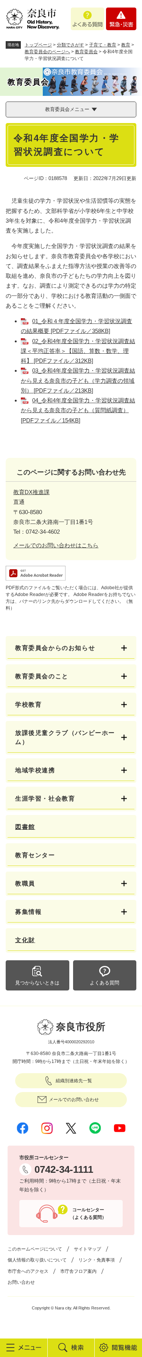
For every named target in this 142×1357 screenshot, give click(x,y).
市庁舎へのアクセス (28, 1271)
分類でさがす (70, 45)
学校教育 (28, 704)
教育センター (35, 855)
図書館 (25, 827)
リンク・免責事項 (96, 1260)
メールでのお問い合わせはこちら (55, 545)
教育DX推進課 (31, 492)
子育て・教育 (102, 45)
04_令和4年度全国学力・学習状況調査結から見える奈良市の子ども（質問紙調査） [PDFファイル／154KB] (78, 410)
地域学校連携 (35, 770)
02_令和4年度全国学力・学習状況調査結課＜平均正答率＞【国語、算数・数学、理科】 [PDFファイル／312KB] (78, 351)
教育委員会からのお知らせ (55, 648)
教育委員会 (86, 51)
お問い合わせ (21, 1282)
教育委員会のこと (42, 676)
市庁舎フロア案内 (78, 1271)
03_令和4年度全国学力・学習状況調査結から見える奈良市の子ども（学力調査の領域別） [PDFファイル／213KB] (78, 380)
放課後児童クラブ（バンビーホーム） (65, 737)
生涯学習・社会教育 (45, 798)
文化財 (25, 940)
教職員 (25, 883)
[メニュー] (23, 1347)
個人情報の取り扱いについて (37, 1260)
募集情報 (28, 912)
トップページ (38, 45)
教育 (125, 45)
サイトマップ (87, 1249)
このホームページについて (35, 1249)
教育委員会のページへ (47, 51)
